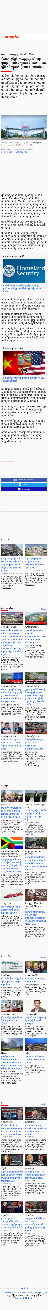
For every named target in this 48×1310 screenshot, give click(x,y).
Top (25, 1288)
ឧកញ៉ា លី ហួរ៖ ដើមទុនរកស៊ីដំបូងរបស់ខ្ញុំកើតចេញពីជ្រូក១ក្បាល (35, 1020)
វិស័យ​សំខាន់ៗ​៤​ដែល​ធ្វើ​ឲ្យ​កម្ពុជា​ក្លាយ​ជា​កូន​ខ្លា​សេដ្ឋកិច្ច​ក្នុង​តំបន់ (35, 1059)
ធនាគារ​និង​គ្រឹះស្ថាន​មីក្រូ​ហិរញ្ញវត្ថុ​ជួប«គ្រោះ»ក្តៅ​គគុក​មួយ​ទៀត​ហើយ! (12, 981)
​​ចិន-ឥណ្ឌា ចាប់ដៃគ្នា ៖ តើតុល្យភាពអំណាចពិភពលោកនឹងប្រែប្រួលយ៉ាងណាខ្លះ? (35, 1175)
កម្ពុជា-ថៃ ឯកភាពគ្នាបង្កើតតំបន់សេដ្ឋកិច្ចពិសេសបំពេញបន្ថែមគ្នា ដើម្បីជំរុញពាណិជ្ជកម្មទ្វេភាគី (12, 744)
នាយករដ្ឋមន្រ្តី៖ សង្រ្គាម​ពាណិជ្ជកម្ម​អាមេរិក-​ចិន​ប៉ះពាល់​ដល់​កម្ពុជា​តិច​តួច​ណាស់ (24, 379)
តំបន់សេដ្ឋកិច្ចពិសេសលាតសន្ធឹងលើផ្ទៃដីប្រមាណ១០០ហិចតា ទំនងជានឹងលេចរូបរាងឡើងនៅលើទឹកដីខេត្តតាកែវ (35, 636)
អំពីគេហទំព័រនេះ (10, 1292)
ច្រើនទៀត (43, 957)
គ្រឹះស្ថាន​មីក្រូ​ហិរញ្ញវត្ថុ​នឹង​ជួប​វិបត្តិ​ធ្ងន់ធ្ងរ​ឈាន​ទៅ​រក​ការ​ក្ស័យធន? (11, 1020)
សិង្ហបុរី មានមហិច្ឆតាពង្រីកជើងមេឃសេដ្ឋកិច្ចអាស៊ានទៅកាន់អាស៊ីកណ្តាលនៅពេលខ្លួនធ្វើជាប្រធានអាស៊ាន (12, 1176)
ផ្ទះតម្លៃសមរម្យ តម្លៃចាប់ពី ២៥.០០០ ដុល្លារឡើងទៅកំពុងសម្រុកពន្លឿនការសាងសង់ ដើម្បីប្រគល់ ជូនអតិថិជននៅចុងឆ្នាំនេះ (12, 565)
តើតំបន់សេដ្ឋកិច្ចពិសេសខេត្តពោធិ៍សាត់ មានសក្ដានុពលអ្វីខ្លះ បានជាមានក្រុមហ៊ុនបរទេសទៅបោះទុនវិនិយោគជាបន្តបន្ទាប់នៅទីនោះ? (11, 695)
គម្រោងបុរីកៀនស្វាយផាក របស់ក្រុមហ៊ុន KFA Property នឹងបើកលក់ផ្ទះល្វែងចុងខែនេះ (35, 563)
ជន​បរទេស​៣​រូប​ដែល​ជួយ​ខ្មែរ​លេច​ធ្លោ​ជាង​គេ (35, 980)
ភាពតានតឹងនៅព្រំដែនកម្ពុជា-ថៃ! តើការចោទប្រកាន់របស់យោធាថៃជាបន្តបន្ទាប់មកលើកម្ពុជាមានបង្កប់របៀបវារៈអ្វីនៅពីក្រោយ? (36, 863)
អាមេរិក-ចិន (23, 152)
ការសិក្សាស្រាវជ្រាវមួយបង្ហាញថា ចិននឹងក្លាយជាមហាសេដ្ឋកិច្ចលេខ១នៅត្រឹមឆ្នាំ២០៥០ (36, 1129)
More (43, 609)
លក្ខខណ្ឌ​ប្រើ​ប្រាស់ (41, 1292)
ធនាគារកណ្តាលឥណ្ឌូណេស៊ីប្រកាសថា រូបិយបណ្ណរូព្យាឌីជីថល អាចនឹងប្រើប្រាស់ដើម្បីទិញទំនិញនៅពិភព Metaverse (35, 918)
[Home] (13, 37)
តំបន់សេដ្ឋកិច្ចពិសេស (11, 152)
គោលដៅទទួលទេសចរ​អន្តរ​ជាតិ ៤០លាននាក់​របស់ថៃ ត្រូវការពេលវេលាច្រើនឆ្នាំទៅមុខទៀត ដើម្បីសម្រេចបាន (11, 812)
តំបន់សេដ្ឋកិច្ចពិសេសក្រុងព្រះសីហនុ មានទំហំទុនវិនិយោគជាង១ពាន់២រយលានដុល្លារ (34, 744)
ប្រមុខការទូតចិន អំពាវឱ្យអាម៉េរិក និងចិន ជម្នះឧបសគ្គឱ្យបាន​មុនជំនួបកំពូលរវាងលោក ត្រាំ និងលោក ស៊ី (11, 1223)
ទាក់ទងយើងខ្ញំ (20, 1292)
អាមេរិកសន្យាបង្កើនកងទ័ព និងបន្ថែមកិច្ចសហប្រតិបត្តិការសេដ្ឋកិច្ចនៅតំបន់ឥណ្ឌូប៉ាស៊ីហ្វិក (35, 815)
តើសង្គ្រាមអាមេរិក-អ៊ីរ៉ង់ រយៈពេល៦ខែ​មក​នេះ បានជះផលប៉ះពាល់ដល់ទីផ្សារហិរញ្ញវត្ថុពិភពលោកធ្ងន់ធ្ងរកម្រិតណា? (35, 1224)
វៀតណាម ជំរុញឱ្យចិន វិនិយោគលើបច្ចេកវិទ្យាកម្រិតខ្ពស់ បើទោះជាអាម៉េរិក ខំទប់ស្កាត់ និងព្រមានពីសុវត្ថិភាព (11, 1129)
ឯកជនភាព (30, 1292)
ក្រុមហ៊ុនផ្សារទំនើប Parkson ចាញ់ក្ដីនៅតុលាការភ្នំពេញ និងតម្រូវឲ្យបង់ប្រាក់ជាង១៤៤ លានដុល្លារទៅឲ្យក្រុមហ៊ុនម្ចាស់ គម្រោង (12, 1062)
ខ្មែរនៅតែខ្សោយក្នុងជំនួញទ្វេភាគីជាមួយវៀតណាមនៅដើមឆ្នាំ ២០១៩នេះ (10, 910)
